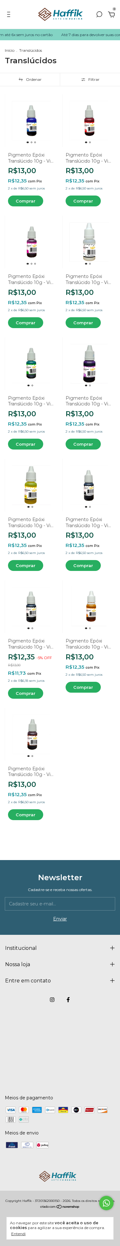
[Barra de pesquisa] (99, 15)
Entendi (18, 1233)
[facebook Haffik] (68, 999)
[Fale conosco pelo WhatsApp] (106, 1203)
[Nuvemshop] (60, 1207)
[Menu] (10, 15)
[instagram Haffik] (52, 999)
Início (9, 50)
